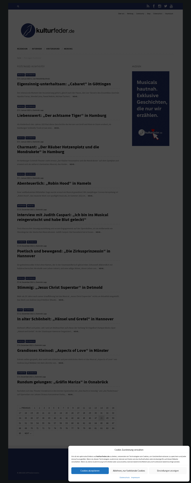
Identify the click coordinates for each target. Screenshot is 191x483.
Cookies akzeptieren (90, 470)
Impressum (135, 477)
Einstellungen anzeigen (168, 470)
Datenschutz (125, 477)
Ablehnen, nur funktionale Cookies (129, 470)
